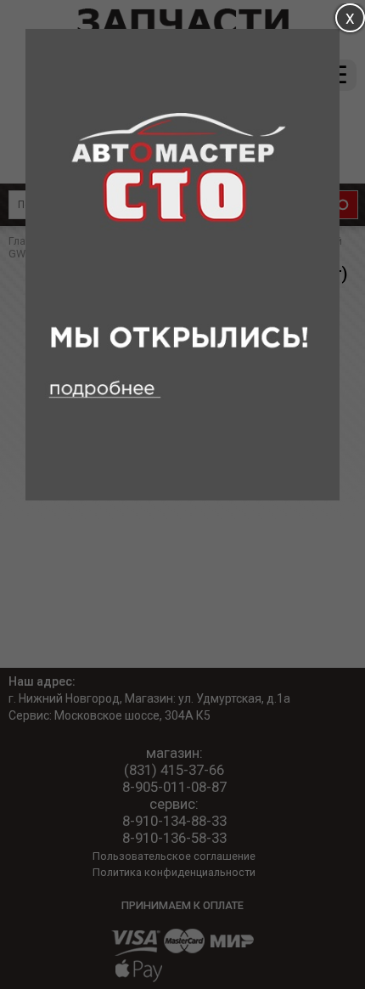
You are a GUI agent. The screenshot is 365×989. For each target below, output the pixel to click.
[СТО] (182, 496)
